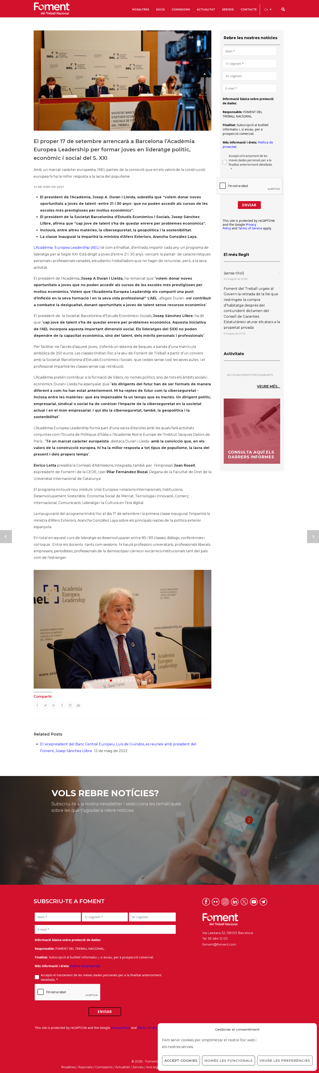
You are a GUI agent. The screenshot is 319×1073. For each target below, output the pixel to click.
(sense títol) (234, 273)
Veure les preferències (285, 1060)
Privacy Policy (120, 1028)
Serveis (138, 1067)
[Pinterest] (53, 705)
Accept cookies (180, 1060)
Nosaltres (68, 1067)
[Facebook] (37, 705)
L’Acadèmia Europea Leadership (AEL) (67, 247)
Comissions (103, 1067)
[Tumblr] (61, 705)
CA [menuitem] (266, 9)
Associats (85, 1067)
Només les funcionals (228, 1060)
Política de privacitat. (85, 966)
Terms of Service (250, 228)
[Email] (78, 705)
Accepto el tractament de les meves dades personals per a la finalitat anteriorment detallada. (251, 160)
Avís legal (153, 1067)
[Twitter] (45, 705)
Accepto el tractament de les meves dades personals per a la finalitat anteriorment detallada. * (101, 977)
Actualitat (122, 1067)
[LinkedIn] (70, 705)
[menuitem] (268, 9)
